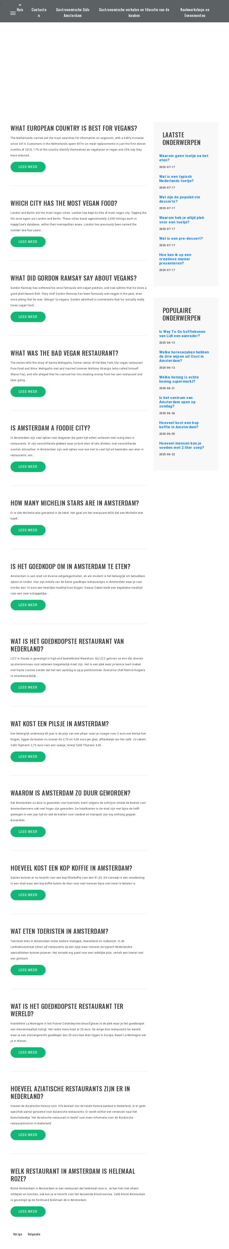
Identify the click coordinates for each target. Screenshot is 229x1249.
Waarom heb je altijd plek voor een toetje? (181, 220)
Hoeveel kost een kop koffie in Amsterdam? (179, 425)
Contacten (39, 12)
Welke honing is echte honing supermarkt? (179, 379)
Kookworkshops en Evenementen (194, 12)
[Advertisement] (114, 61)
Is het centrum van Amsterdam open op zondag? (177, 402)
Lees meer (28, 167)
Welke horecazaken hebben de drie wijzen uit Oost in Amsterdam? (184, 356)
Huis (20, 9)
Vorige (17, 1234)
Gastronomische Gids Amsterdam (73, 12)
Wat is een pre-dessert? (181, 238)
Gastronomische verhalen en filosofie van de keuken (134, 12)
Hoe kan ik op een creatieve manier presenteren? (175, 259)
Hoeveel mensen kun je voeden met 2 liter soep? (181, 445)
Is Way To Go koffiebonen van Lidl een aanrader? (182, 334)
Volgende (34, 1234)
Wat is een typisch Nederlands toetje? (176, 178)
